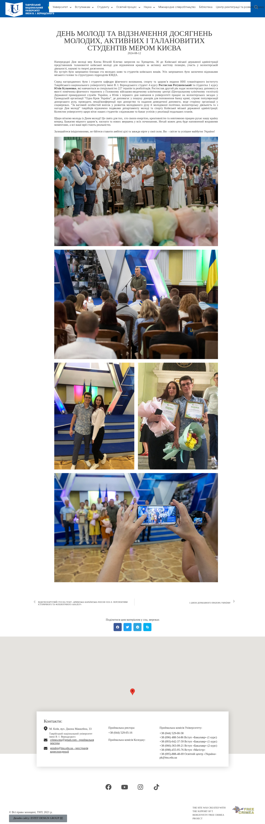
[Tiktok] (156, 787)
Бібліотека (205, 7)
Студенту (103, 7)
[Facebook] (108, 787)
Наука (147, 7)
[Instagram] (140, 787)
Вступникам (82, 7)
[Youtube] (124, 787)
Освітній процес (126, 7)
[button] (132, 692)
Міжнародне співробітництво (177, 7)
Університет (60, 7)
